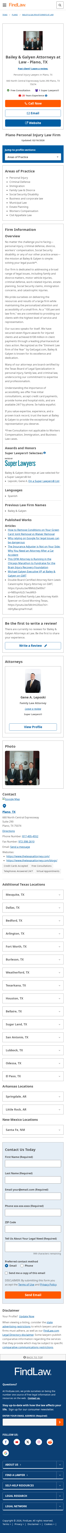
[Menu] (4, 5)
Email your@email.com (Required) (26, 1189)
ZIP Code (10, 1222)
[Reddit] (50, 1442)
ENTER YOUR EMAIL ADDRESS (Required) (25, 1415)
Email (13, 1265)
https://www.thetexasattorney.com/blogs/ (31, 860)
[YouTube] (17, 1442)
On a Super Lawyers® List (43, 481)
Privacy (19, 1524)
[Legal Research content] (59, 1495)
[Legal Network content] (59, 1506)
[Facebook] (6, 1442)
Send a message (20, 847)
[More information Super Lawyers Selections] (44, 452)
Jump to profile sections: (20, 150)
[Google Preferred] (6, 1453)
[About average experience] (46, 95)
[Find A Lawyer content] (59, 1475)
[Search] (60, 5)
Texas (4, 14)
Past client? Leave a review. (33, 68)
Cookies (48, 1524)
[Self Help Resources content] (59, 1485)
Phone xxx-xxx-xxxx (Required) (24, 1206)
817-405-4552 (30, 836)
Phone (29, 1265)
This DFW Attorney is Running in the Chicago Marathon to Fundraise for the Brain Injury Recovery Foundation (31, 563)
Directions (8, 831)
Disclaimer (34, 1524)
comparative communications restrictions (27, 1347)
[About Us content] (59, 1464)
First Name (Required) (19, 1157)
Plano (15, 14)
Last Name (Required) (19, 1173)
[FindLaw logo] (18, 5)
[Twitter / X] (28, 1442)
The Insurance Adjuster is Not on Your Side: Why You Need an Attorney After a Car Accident (34, 551)
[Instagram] (39, 1442)
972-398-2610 (26, 841)
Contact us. (34, 1398)
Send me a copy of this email (27, 1273)
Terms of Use (26, 1284)
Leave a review (33, 709)
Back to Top (35, 1357)
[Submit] (59, 1422)
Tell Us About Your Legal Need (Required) (31, 1238)
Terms (6, 1524)
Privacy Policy (48, 1284)
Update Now (26, 1316)
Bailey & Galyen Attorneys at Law (38, 14)
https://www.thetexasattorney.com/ (28, 856)
